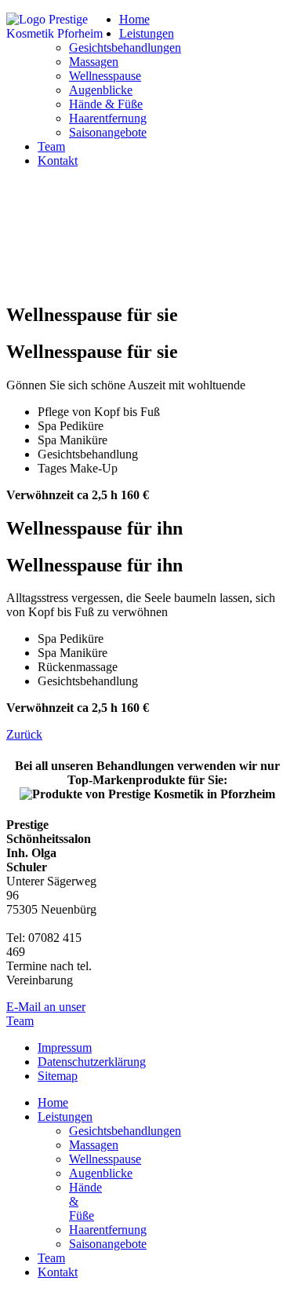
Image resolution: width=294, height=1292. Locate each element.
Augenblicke (100, 90)
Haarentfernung (108, 118)
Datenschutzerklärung (92, 1061)
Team (51, 146)
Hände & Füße (106, 104)
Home (134, 19)
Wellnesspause (105, 75)
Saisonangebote (108, 132)
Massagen (93, 61)
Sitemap (58, 1075)
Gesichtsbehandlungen (125, 47)
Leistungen (146, 33)
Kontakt (58, 160)
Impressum (65, 1047)
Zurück (24, 734)
